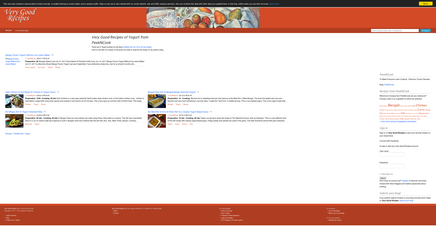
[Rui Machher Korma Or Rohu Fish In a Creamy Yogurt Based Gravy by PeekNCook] (157, 120)
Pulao (418, 116)
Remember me (387, 174)
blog (7, 218)
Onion (385, 116)
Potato (406, 116)
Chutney (405, 110)
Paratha (398, 116)
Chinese (391, 110)
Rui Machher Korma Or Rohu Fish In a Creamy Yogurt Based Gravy (178, 112)
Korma (184, 124)
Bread (405, 106)
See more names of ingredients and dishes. (399, 121)
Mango (57, 67)
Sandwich (382, 119)
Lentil (417, 113)
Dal (426, 110)
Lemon (413, 113)
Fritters (385, 113)
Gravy (177, 124)
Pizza (402, 116)
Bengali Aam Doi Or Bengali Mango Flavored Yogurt (171, 92)
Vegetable (407, 119)
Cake (413, 106)
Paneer (394, 116)
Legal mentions (11, 215)
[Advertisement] (216, 72)
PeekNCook (128, 47)
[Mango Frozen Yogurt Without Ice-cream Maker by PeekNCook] (14, 64)
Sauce (43, 104)
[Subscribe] (26, 58)
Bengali (170, 104)
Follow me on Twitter (13, 220)
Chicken (28, 104)
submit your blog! (406, 200)
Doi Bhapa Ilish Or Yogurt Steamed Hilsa (23, 112)
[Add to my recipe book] (52, 55)
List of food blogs (334, 211)
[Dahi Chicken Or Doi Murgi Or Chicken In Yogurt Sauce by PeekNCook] (14, 101)
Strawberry (396, 119)
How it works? (225, 213)
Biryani (402, 106)
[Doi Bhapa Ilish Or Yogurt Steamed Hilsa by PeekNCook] (14, 120)
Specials (387, 119)
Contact (116, 213)
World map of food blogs (336, 213)
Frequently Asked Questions (230, 215)
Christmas (400, 110)
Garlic (388, 113)
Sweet (402, 119)
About (116, 211)
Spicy (391, 119)
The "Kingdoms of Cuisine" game (232, 220)
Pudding (414, 116)
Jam (406, 113)
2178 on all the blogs (142, 47)
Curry (421, 109)
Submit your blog (226, 211)
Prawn (410, 116)
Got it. (425, 3)
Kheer (409, 113)
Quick (421, 116)
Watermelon (413, 119)
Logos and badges (227, 218)
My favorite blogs (22, 30)
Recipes (8, 30)
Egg (429, 110)
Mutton (381, 116)
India (403, 112)
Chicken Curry (384, 110)
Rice (425, 116)
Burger (409, 106)
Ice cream (41, 67)
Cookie (415, 110)
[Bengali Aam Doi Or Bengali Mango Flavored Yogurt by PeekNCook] (157, 101)
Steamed (28, 124)
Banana (385, 106)
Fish (191, 124)
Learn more (274, 3)
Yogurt (50, 67)
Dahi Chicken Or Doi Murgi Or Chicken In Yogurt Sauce (30, 92)
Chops (395, 110)
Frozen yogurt (30, 67)
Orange (389, 116)
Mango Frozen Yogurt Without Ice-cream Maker (27, 55)
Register (405, 180)
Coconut (410, 110)
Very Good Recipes (10, 208)
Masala (427, 113)
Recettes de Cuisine (334, 220)
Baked (381, 106)
